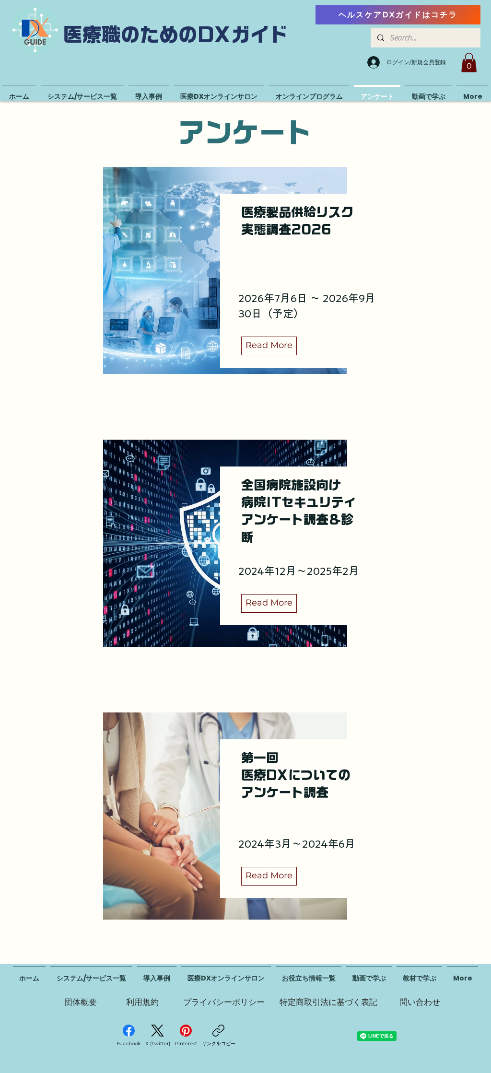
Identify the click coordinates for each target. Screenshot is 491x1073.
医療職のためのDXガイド (176, 34)
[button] (469, 62)
